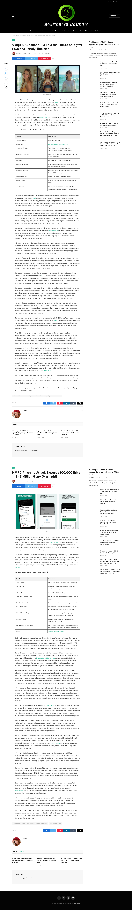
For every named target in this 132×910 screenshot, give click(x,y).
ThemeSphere (76, 903)
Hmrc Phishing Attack (19, 823)
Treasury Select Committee (45, 658)
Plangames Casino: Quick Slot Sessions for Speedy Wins (109, 124)
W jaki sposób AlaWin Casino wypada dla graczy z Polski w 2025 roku (22, 433)
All (14, 40)
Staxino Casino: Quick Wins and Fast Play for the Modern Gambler (72, 433)
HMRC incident (55, 743)
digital (56, 102)
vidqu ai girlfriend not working (53, 396)
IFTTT (43, 275)
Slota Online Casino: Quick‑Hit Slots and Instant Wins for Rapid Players (109, 104)
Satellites (55, 31)
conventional (53, 231)
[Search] (116, 2)
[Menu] (13, 16)
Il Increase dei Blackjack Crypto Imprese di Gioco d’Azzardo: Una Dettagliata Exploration (110, 143)
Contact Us (84, 31)
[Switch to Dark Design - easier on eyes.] (119, 1)
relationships (47, 370)
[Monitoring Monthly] (66, 16)
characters (43, 117)
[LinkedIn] (6, 77)
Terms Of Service (96, 31)
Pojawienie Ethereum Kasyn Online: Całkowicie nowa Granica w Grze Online (108, 84)
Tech (63, 31)
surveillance (19, 790)
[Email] (6, 87)
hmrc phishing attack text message (37, 823)
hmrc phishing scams (55, 823)
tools (34, 198)
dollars (17, 567)
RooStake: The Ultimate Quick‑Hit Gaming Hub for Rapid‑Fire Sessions (108, 94)
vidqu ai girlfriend (18, 396)
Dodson (19, 53)
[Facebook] (6, 68)
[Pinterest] (6, 82)
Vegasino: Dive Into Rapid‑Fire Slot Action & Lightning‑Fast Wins (46, 433)
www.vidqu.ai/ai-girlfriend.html (58, 144)
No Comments (37, 53)
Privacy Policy (72, 31)
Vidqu (55, 320)
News (47, 31)
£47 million (54, 542)
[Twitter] (6, 73)
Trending (39, 31)
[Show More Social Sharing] (53, 58)
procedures (50, 705)
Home (31, 31)
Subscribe (114, 16)
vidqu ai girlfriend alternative (33, 396)
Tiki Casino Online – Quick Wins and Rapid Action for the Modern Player (109, 115)
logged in (24, 450)
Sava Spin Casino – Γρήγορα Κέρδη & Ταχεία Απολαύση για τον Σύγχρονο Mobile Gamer (109, 133)
